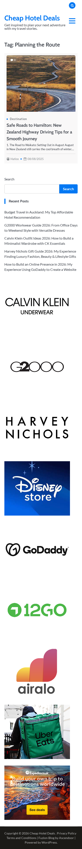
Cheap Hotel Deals (32, 18)
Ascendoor (66, 838)
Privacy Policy (66, 833)
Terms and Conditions (21, 838)
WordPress (49, 842)
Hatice (14, 159)
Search (9, 179)
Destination (18, 119)
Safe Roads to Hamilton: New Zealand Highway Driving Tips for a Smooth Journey (39, 132)
